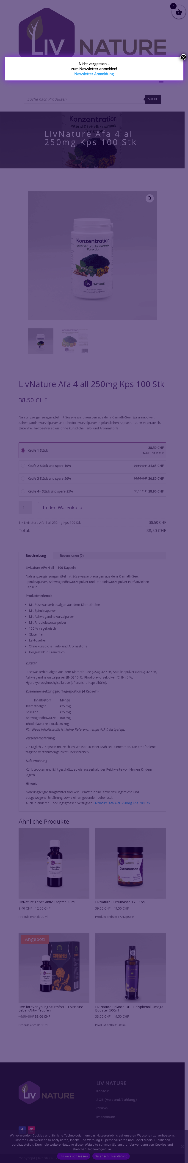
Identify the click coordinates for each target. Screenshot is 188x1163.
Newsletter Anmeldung (94, 73)
